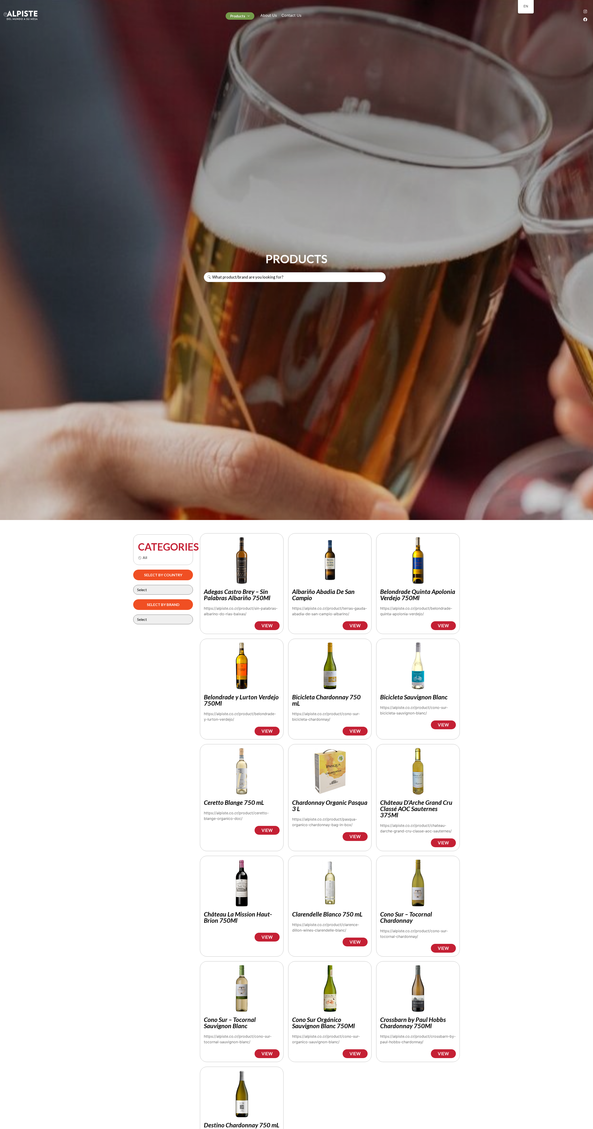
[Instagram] (585, 11)
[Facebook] (585, 19)
